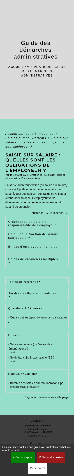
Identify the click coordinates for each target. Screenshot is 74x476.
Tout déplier (59, 212)
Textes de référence (23, 281)
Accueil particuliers (21, 133)
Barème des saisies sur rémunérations (37, 383)
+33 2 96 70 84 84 (37, 436)
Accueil (16, 66)
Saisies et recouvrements (26, 138)
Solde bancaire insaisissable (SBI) (32, 357)
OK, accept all (24, 457)
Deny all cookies (52, 457)
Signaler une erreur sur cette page (47, 397)
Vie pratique (39, 66)
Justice (48, 133)
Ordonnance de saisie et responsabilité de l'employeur (32, 223)
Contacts (37, 420)
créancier (24, 206)
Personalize (37, 468)
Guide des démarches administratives (43, 71)
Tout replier (39, 212)
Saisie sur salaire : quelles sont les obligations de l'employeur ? (36, 142)
